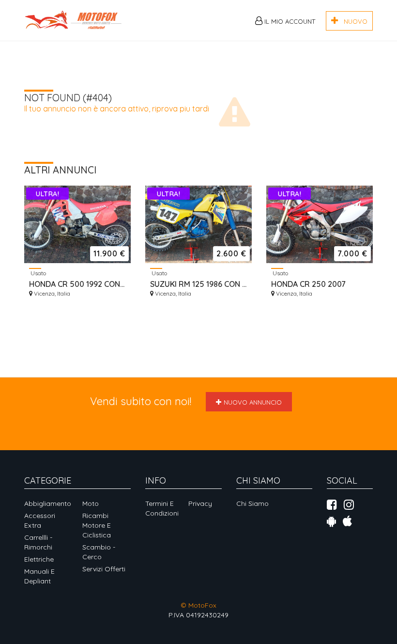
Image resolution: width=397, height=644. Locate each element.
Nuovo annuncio (253, 402)
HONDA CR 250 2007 (308, 284)
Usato (37, 272)
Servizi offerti (103, 569)
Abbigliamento (47, 503)
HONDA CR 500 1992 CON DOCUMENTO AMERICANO (77, 284)
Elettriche (39, 559)
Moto (90, 503)
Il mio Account (288, 21)
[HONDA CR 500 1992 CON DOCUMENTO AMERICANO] (77, 224)
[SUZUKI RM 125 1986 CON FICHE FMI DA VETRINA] (198, 224)
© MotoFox (198, 605)
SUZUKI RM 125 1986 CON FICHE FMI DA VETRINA (198, 284)
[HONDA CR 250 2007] (319, 224)
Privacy (200, 503)
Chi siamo (252, 503)
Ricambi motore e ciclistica (96, 525)
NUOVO (352, 21)
